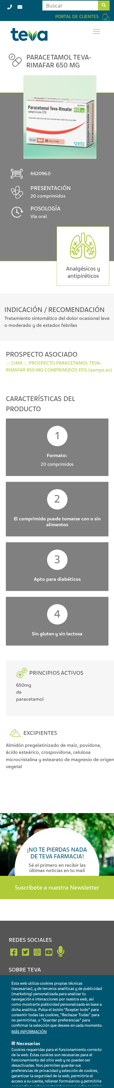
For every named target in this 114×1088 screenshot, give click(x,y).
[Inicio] (29, 34)
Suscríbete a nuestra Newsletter (57, 887)
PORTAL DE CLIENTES (77, 17)
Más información (29, 1031)
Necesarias (28, 1043)
